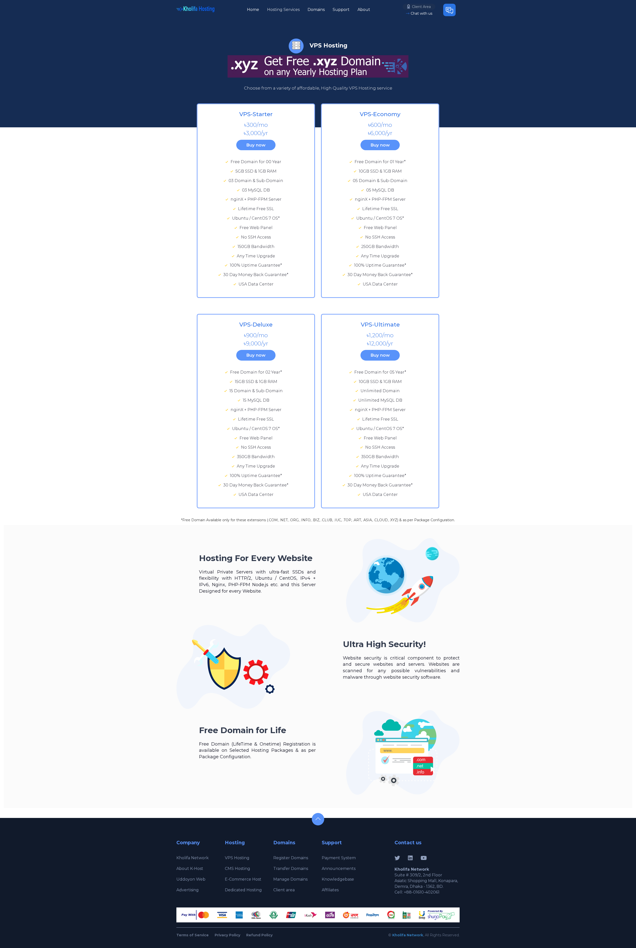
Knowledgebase (338, 879)
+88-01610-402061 (421, 892)
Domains (316, 9)
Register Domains (290, 857)
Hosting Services (283, 9)
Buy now (256, 144)
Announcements (339, 868)
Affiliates (330, 890)
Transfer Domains (290, 868)
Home (253, 9)
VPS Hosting (237, 857)
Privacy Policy (227, 935)
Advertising (187, 890)
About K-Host (189, 868)
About (364, 9)
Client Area (421, 6)
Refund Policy (259, 935)
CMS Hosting (237, 868)
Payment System (339, 857)
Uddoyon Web (190, 879)
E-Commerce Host (243, 879)
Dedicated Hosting (243, 890)
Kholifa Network (192, 857)
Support (341, 9)
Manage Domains (290, 879)
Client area (284, 890)
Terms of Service (192, 935)
